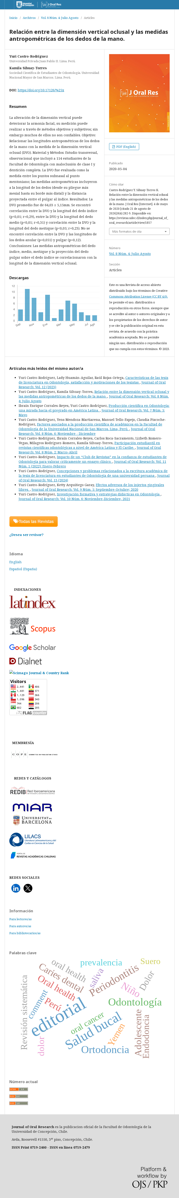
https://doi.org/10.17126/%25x (41, 90)
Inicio (13, 18)
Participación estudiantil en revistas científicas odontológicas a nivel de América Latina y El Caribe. (89, 445)
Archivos (29, 18)
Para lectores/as (20, 919)
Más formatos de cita (126, 231)
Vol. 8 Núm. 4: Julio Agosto (60, 18)
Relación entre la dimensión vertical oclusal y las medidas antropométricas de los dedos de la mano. (94, 393)
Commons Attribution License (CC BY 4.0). (138, 296)
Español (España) (23, 569)
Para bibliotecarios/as (25, 933)
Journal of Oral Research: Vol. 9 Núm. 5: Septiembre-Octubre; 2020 (85, 489)
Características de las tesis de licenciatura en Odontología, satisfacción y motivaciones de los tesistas (93, 379)
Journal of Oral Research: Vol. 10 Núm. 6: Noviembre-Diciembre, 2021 (74, 499)
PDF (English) (126, 146)
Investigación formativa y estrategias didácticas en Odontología (109, 494)
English (15, 562)
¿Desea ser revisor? (26, 534)
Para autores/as (20, 926)
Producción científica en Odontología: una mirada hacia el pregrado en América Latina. (94, 407)
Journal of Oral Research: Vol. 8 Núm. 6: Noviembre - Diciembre (87, 431)
